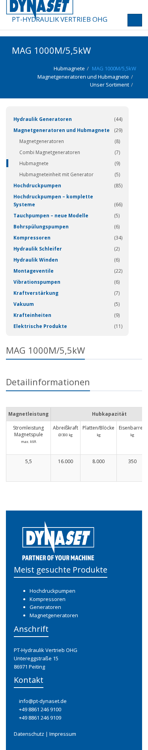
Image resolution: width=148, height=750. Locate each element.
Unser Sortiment (109, 84)
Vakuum (23, 304)
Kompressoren (32, 237)
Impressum (62, 733)
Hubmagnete (69, 68)
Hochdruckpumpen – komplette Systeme (53, 200)
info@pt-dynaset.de (43, 701)
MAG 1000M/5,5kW (114, 68)
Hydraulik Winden (35, 259)
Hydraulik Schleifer (37, 248)
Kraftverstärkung (35, 293)
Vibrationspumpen (36, 282)
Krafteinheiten (32, 315)
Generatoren (45, 607)
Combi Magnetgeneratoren (49, 152)
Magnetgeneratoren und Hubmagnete (83, 76)
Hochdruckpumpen (37, 185)
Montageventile (33, 271)
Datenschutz (29, 733)
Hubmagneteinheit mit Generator (56, 174)
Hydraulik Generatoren (42, 119)
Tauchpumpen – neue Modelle (50, 215)
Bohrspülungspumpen (41, 226)
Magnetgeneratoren (41, 141)
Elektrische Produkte (40, 326)
